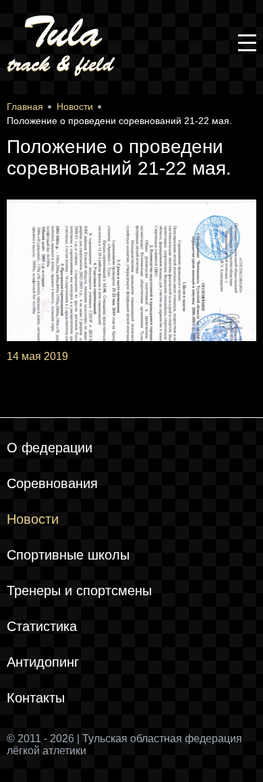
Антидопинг (43, 662)
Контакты (36, 697)
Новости (33, 519)
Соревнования (52, 483)
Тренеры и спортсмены (79, 590)
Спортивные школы (68, 554)
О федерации (49, 447)
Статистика (42, 626)
